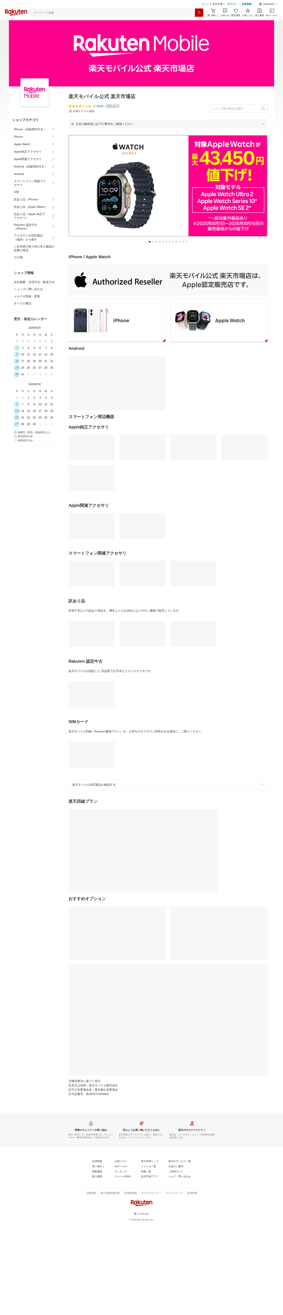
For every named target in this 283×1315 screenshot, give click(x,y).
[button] (268, 4)
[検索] (199, 12)
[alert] (168, 124)
